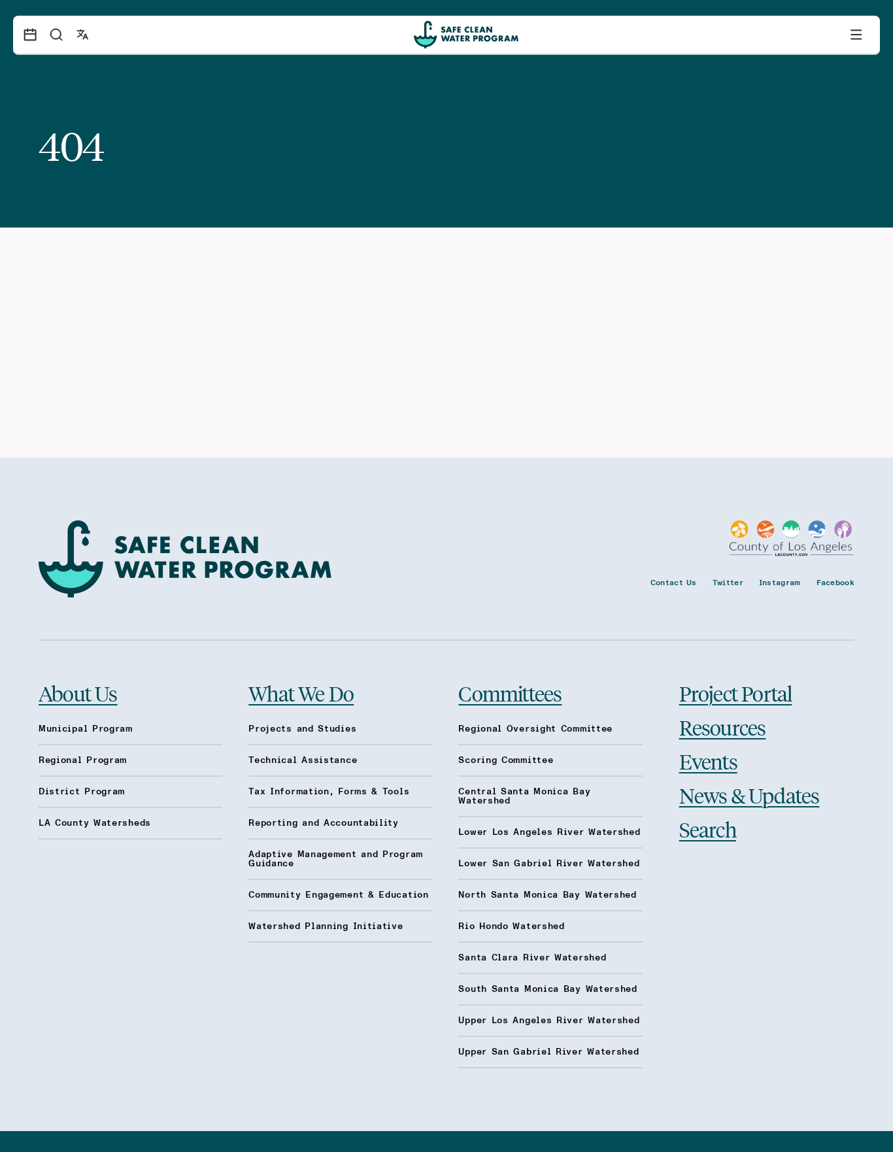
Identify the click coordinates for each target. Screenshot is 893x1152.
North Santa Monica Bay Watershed (547, 895)
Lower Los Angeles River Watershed (549, 832)
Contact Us (673, 582)
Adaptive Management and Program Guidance (335, 859)
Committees (510, 693)
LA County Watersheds (95, 823)
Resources (722, 727)
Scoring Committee (505, 760)
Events (708, 761)
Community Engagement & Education (338, 895)
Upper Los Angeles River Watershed (548, 1020)
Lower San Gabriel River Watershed (548, 863)
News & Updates (749, 795)
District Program (82, 791)
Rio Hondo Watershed (511, 926)
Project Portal (735, 693)
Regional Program (83, 760)
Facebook (835, 582)
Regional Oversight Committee (535, 729)
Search (707, 829)
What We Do (301, 693)
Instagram (780, 582)
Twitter (728, 582)
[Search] (56, 34)
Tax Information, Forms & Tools (328, 791)
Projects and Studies (302, 729)
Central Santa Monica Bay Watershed (524, 796)
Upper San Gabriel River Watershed (548, 1052)
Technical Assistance (302, 760)
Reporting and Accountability (323, 823)
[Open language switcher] (82, 34)
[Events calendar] (30, 34)
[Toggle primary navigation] (856, 35)
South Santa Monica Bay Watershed (547, 989)
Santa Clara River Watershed (532, 957)
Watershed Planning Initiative (325, 926)
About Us (78, 693)
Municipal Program (86, 729)
